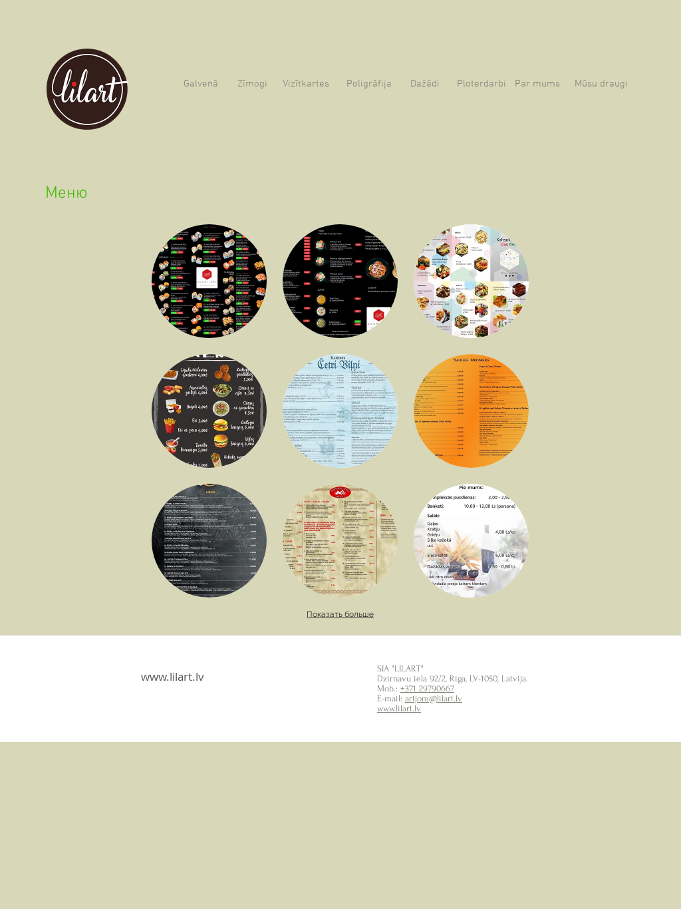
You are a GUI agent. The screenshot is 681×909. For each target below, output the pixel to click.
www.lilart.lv (399, 708)
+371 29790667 (427, 688)
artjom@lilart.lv (433, 698)
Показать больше (340, 614)
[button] (209, 281)
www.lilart (166, 676)
